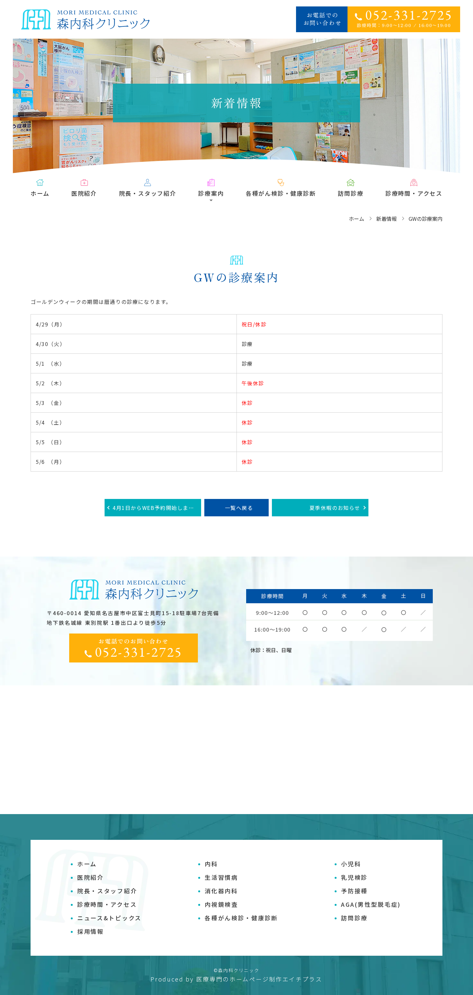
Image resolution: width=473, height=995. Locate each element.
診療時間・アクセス (413, 193)
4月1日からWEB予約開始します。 (156, 508)
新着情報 (386, 218)
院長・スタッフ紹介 (147, 193)
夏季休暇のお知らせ (335, 508)
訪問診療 (350, 193)
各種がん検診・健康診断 (281, 193)
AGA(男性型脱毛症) (371, 904)
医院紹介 (84, 193)
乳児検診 (354, 877)
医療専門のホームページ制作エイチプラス (259, 979)
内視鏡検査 (221, 904)
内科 (211, 863)
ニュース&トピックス (109, 918)
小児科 (351, 863)
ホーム (40, 193)
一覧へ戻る (239, 508)
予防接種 (354, 891)
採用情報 (90, 931)
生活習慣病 (221, 877)
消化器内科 (221, 891)
